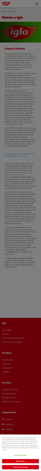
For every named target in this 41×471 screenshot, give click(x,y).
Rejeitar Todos (20, 461)
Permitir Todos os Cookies (20, 467)
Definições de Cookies (20, 455)
